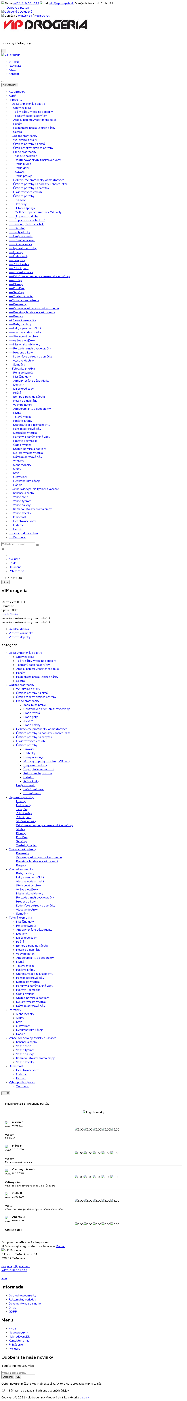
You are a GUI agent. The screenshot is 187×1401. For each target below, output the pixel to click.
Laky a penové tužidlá (30, 878)
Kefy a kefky (31, 781)
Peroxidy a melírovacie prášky (35, 898)
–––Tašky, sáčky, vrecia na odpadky (31, 112)
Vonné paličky (25, 1054)
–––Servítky (16, 292)
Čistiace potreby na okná (32, 693)
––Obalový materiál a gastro (27, 104)
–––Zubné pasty (19, 268)
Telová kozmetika (20, 918)
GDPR (13, 1312)
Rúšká (20, 942)
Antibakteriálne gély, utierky (34, 930)
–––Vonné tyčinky (20, 501)
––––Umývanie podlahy (23, 216)
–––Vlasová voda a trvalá (25, 333)
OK (6, 1093)
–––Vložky (15, 280)
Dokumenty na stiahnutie (25, 1304)
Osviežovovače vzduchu (31, 741)
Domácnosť (16, 1066)
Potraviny (15, 1010)
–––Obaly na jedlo (20, 108)
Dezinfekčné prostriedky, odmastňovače (41, 729)
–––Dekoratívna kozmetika (26, 453)
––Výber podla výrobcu (23, 533)
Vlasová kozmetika (21, 869)
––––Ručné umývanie (22, 240)
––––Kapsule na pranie (23, 156)
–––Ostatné (16, 525)
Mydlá (20, 962)
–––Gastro (15, 132)
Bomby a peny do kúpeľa (32, 946)
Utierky (21, 801)
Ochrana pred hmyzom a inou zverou (39, 857)
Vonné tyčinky (25, 1050)
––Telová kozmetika (22, 369)
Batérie (21, 1078)
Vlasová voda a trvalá (30, 882)
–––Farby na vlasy (20, 324)
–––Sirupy (15, 469)
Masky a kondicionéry (29, 894)
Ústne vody (23, 805)
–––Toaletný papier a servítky (28, 116)
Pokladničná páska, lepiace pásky (37, 677)
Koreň (12, 96)
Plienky (21, 833)
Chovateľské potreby (22, 849)
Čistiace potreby (26, 745)
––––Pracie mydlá (20, 164)
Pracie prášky (31, 725)
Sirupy (20, 1018)
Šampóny (22, 914)
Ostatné (28, 777)
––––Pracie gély (19, 168)
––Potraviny (16, 461)
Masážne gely (25, 922)
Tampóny (22, 809)
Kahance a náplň (26, 1042)
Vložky (20, 829)
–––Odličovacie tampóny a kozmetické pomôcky (39, 276)
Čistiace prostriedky (21, 685)
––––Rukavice (17, 200)
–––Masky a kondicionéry (24, 345)
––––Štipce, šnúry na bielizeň (27, 220)
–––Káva (14, 473)
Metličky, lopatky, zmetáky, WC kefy (46, 761)
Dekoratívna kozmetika (31, 1002)
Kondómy (22, 837)
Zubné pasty (24, 817)
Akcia (12, 1329)
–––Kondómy (17, 288)
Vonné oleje (23, 1046)
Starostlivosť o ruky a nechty (34, 974)
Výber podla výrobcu (22, 1082)
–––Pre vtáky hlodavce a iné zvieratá (32, 312)
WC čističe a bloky (28, 689)
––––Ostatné (17, 228)
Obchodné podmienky (22, 1296)
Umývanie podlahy (35, 765)
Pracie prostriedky (27, 701)
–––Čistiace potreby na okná (27, 144)
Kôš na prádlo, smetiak (37, 773)
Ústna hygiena (25, 994)
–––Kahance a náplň (21, 493)
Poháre (20, 673)
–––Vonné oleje (18, 497)
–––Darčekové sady (21, 389)
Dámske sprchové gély (30, 1006)
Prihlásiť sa (25, 16)
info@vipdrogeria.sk (61, 3)
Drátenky (29, 753)
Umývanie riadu (25, 785)
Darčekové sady (26, 938)
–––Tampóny (17, 260)
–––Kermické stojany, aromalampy (30, 509)
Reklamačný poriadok (22, 1300)
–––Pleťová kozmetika (23, 441)
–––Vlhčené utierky (21, 272)
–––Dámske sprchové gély (25, 457)
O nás (12, 1308)
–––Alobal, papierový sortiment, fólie (32, 120)
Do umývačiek (32, 793)
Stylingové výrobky (28, 886)
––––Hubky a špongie (22, 208)
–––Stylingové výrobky (23, 337)
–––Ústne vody (18, 256)
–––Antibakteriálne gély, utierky (29, 381)
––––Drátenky (17, 204)
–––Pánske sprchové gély (25, 429)
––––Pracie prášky (20, 176)
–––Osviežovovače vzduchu (26, 192)
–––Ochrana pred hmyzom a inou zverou (34, 308)
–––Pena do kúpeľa (21, 373)
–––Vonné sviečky (20, 513)
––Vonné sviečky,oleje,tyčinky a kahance (34, 489)
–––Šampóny (17, 365)
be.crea (84, 1398)
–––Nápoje (15, 485)
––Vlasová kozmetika (22, 320)
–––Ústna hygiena (20, 445)
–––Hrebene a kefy (21, 353)
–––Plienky (16, 284)
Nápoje (20, 1034)
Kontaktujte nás (19, 1341)
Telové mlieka (25, 966)
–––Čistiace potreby (21, 196)
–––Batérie (16, 529)
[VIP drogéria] (10, 55)
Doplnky (21, 934)
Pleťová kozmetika (28, 990)
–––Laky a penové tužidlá (25, 328)
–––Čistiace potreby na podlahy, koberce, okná (38, 184)
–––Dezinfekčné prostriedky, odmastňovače (36, 180)
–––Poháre (15, 124)
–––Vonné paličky (19, 505)
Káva (19, 1022)
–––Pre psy (16, 316)
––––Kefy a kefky (19, 232)
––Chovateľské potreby (24, 300)
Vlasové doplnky (27, 910)
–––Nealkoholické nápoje (25, 481)
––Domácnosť (17, 517)
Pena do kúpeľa (26, 926)
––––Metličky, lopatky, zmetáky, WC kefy (35, 212)
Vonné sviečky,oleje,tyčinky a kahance (32, 1038)
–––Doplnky (16, 385)
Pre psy (21, 865)
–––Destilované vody (22, 521)
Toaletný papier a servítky (33, 665)
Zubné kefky (24, 813)
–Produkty (15, 100)
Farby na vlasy (25, 873)
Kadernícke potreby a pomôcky (35, 906)
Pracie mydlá (31, 713)
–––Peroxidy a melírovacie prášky (30, 349)
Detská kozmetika (28, 982)
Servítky (21, 841)
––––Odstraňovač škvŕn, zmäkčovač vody (35, 160)
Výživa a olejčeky (27, 890)
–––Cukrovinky (18, 477)
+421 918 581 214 (26, 3)
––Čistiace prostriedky (23, 136)
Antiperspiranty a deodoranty (35, 958)
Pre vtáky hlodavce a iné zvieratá (37, 861)
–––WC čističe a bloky (23, 140)
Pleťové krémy (25, 970)
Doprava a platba (18, 8)
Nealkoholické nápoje (29, 1030)
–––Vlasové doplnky (22, 361)
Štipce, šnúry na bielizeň (38, 769)
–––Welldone (17, 537)
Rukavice (29, 749)
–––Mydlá (15, 413)
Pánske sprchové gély (30, 978)
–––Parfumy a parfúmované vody (29, 437)
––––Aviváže (17, 172)
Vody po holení (25, 954)
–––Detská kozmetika (23, 433)
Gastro (20, 681)
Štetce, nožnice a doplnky (32, 998)
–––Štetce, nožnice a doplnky (27, 449)
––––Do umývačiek (20, 244)
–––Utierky (16, 252)
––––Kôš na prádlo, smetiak (26, 224)
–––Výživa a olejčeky (22, 341)
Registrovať (41, 16)
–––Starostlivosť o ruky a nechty (29, 425)
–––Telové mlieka (20, 417)
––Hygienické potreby (23, 248)
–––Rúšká (15, 393)
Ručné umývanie (33, 789)
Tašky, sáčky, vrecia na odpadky (36, 661)
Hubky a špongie (34, 757)
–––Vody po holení (20, 405)
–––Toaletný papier (21, 296)
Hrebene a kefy (26, 902)
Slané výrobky (25, 1014)
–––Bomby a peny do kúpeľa (27, 397)
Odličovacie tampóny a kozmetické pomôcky (44, 825)
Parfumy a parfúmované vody (34, 986)
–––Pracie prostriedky (22, 152)
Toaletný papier (26, 845)
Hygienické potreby (21, 797)
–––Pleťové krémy (20, 421)
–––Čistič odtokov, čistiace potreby (31, 148)
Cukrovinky (23, 1026)
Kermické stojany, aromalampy (35, 1058)
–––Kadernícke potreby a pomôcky (30, 357)
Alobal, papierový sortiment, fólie (37, 669)
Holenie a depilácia (28, 950)
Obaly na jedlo (25, 657)
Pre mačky (22, 853)
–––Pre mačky (17, 304)
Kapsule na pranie (34, 705)
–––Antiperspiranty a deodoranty (30, 409)
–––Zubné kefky (19, 264)
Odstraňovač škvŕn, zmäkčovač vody (46, 709)
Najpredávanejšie (19, 1337)
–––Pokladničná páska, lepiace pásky (32, 128)
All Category (17, 92)
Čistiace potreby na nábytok (34, 737)
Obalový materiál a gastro (25, 653)
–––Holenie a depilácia (23, 401)
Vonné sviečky (25, 1062)
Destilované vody (27, 1070)
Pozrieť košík (9, 614)
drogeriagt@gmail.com (15, 1266)
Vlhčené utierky (26, 821)
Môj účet (14, 1349)
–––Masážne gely (20, 377)
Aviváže (28, 721)
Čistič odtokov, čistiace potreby (36, 697)
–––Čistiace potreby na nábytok (29, 188)
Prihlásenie (16, 1345)
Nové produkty (18, 1333)
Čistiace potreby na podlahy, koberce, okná (43, 733)
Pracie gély (30, 717)
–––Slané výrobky (20, 465)
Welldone (22, 1086)
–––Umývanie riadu (21, 236)
